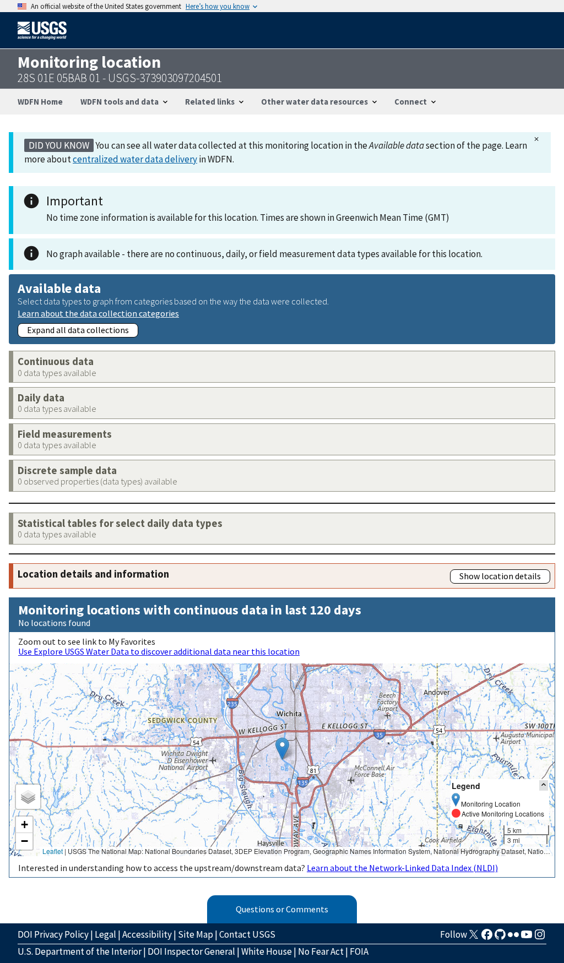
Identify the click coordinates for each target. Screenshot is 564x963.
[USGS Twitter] (473, 938)
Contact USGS (247, 934)
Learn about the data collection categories (98, 313)
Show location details (500, 575)
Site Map (195, 934)
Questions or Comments (282, 909)
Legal (105, 934)
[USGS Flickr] (513, 938)
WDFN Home (40, 101)
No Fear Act (321, 951)
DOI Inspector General (191, 951)
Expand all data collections (78, 329)
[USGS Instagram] (539, 938)
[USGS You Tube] (526, 938)
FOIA (359, 951)
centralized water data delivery (135, 159)
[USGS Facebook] (487, 938)
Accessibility (147, 934)
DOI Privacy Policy (53, 934)
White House (266, 951)
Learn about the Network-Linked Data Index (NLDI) (402, 867)
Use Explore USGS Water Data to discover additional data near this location (159, 651)
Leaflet (52, 851)
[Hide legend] (543, 785)
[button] (282, 748)
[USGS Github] (500, 938)
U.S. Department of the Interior (80, 951)
